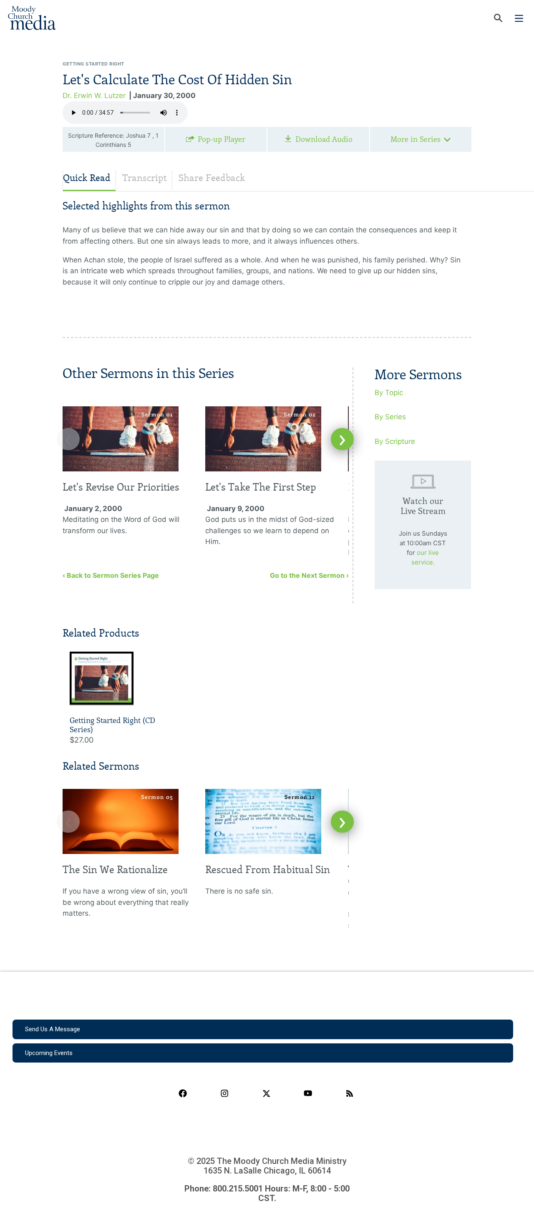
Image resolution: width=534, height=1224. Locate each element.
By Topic (389, 392)
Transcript (144, 178)
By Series (390, 417)
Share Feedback (212, 178)
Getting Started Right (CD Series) (112, 725)
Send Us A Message (52, 1029)
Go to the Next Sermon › (309, 575)
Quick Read (87, 178)
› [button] (342, 439)
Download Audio (324, 139)
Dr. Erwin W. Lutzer (94, 95)
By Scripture (395, 441)
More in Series (415, 139)
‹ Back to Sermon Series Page (111, 575)
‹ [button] (68, 439)
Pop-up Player (221, 139)
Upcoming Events (49, 1053)
